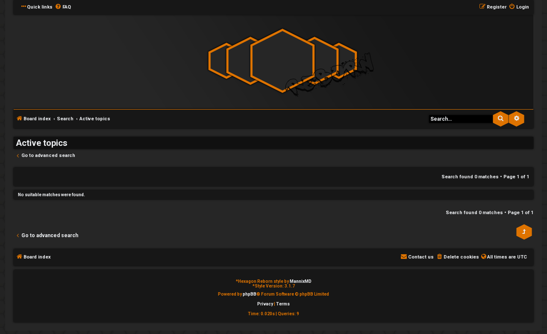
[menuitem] (63, 7)
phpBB (249, 294)
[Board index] (282, 61)
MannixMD (301, 281)
